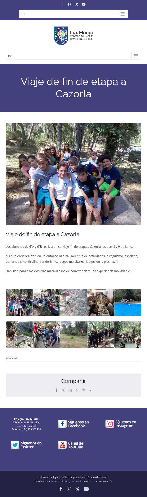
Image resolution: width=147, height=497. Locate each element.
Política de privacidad (73, 477)
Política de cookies (97, 477)
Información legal (48, 477)
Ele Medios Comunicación (98, 481)
